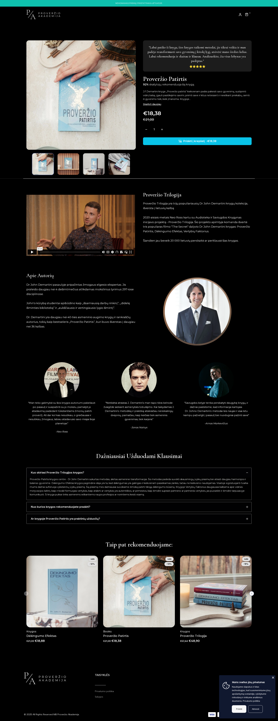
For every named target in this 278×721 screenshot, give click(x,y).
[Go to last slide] (29, 164)
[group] (43, 164)
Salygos (99, 696)
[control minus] (146, 129)
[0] (247, 14)
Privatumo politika (104, 691)
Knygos (31, 631)
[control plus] (162, 129)
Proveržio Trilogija (193, 636)
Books (107, 631)
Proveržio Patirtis (116, 636)
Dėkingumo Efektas (41, 636)
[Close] (273, 677)
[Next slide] (133, 164)
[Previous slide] (26, 593)
